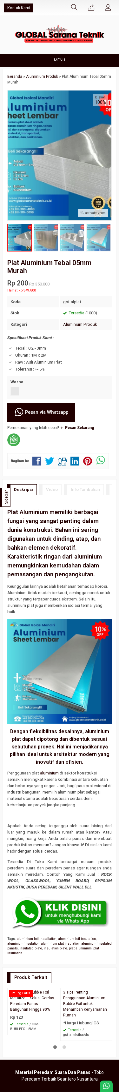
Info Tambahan (85, 489)
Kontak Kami (18, 7)
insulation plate (55, 948)
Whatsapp (45, 1028)
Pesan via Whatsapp (46, 412)
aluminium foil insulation (77, 939)
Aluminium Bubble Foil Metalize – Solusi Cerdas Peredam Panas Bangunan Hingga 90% (32, 1001)
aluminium (49, 773)
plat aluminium (80, 948)
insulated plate (30, 948)
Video (52, 489)
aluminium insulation (23, 943)
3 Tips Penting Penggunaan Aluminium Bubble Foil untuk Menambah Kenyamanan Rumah (85, 1003)
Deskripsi (23, 489)
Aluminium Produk (80, 324)
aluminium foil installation (36, 939)
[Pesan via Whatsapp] (91, 8)
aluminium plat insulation (60, 943)
